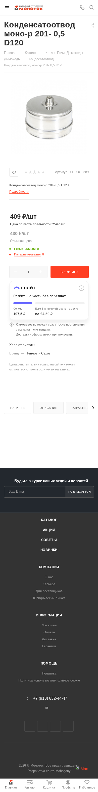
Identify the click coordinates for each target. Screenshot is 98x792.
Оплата (49, 632)
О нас (49, 577)
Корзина (49, 787)
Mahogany (63, 771)
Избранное (87, 787)
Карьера (49, 584)
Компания (49, 567)
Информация (49, 615)
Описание (48, 407)
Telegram (42, 726)
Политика (49, 673)
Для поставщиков (49, 591)
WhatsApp (68, 726)
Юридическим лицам (49, 598)
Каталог (30, 787)
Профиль (68, 787)
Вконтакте (29, 726)
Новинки (49, 550)
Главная (11, 787)
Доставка (49, 639)
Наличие (17, 407)
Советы (49, 540)
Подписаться (79, 491)
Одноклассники (55, 726)
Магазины (49, 625)
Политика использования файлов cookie (49, 680)
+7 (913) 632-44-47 (50, 698)
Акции (49, 530)
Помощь (49, 663)
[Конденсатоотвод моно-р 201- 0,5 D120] (49, 117)
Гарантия (49, 646)
